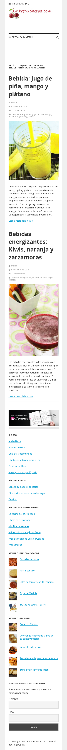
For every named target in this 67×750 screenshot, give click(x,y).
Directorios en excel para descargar (27, 493)
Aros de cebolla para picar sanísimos (39, 658)
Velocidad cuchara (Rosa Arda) (25, 532)
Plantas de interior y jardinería (24, 460)
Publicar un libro (17, 466)
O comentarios (18, 110)
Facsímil (13, 499)
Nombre (13, 699)
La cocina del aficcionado (22, 513)
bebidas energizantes (21, 114)
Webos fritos (15, 544)
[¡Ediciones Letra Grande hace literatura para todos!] (34, 425)
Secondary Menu (22, 37)
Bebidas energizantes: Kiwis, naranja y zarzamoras (31, 245)
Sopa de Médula (28, 593)
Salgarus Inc (19, 744)
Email (12, 712)
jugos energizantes (25, 116)
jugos (50, 277)
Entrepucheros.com (36, 741)
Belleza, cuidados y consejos (23, 486)
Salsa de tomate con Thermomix (37, 582)
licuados (12, 279)
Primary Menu (20, 3)
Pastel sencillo (27, 570)
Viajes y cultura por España (23, 472)
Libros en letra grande (20, 520)
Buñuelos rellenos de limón (34, 669)
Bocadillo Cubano (29, 624)
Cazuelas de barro (29, 559)
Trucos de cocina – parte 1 (33, 604)
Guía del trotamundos (20, 453)
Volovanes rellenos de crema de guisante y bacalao (36, 637)
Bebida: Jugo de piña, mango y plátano (30, 86)
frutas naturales (39, 277)
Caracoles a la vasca (30, 647)
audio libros (15, 441)
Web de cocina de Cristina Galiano (26, 538)
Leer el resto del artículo (21, 220)
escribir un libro (17, 447)
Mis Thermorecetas (19, 526)
